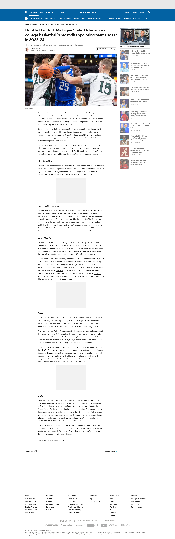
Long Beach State (70, 406)
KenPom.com (93, 210)
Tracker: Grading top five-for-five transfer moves (140, 101)
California (61, 421)
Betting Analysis (31, 507)
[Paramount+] (79, 525)
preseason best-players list (93, 259)
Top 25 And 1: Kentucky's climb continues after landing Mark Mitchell (139, 77)
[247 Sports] (52, 525)
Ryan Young (51, 353)
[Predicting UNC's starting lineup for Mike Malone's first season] (124, 91)
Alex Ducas (42, 264)
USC (40, 395)
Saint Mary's (44, 238)
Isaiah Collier (66, 418)
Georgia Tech (92, 326)
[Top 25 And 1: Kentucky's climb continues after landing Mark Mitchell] (124, 79)
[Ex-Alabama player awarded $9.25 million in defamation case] (124, 152)
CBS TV (49, 510)
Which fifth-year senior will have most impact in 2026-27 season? (139, 162)
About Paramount (52, 504)
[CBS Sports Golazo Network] (103, 520)
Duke (40, 313)
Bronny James (43, 409)
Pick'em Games (30, 499)
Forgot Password (137, 507)
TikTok (112, 501)
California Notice (74, 511)
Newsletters (135, 501)
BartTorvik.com (67, 216)
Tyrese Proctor (62, 347)
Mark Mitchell (73, 347)
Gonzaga (59, 270)
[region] (135, 36)
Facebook (113, 507)
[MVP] (104, 524)
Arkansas (79, 326)
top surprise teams (67, 145)
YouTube (113, 499)
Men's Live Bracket (52, 24)
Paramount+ (50, 507)
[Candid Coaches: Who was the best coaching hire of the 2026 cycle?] (124, 67)
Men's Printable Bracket (69, 24)
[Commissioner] (92, 524)
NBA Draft (45, 350)
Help (90, 499)
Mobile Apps (30, 512)
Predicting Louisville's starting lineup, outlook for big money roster (138, 114)
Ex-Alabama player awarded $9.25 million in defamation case (139, 150)
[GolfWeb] (125, 525)
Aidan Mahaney (59, 259)
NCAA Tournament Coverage (34, 24)
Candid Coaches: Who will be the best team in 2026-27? (140, 126)
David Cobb (36, 48)
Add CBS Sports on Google (107, 49)
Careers (49, 501)
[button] (145, 18)
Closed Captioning (74, 508)
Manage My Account (138, 499)
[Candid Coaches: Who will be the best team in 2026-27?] (124, 128)
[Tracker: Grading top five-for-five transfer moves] (124, 103)
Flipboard (113, 515)
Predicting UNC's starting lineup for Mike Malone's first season (140, 89)
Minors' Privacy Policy (75, 504)
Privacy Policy (73, 501)
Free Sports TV (30, 504)
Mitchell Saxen (62, 262)
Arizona (58, 326)
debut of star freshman (91, 406)
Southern (53, 421)
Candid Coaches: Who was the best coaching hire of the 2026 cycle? (140, 65)
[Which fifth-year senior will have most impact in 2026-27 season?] (124, 164)
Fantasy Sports (30, 501)
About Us (49, 499)
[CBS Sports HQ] (84, 520)
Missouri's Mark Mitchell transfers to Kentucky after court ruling (139, 138)
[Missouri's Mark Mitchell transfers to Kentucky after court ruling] (124, 140)
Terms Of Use (73, 499)
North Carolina (53, 113)
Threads (113, 512)
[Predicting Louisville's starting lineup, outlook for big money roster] (124, 116)
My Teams (135, 504)
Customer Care (94, 501)
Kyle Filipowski (89, 347)
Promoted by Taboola (109, 451)
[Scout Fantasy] (114, 525)
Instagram (113, 504)
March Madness (31, 510)
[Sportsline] (66, 525)
